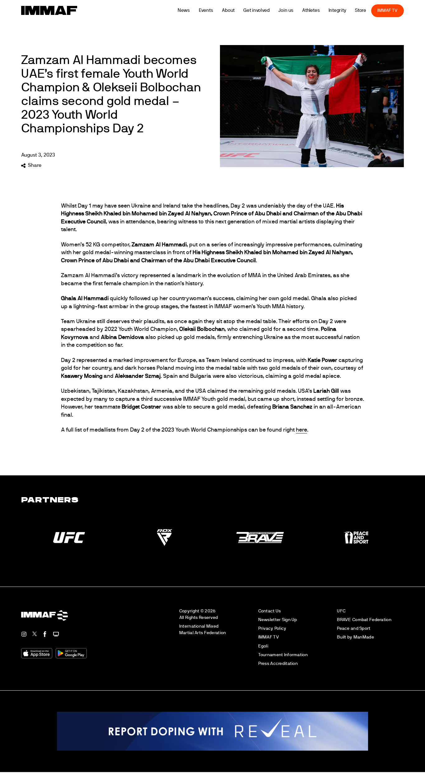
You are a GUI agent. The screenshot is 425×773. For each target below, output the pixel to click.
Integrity (346, 10)
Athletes (319, 10)
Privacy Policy (272, 628)
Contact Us (269, 611)
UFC (341, 611)
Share (34, 165)
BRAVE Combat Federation (364, 619)
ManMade (363, 637)
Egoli (263, 646)
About (237, 10)
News (192, 10)
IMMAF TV (396, 10)
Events (214, 10)
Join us (294, 10)
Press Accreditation (278, 663)
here (301, 430)
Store (369, 10)
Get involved (265, 10)
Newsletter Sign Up (277, 619)
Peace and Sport (353, 628)
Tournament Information (283, 654)
